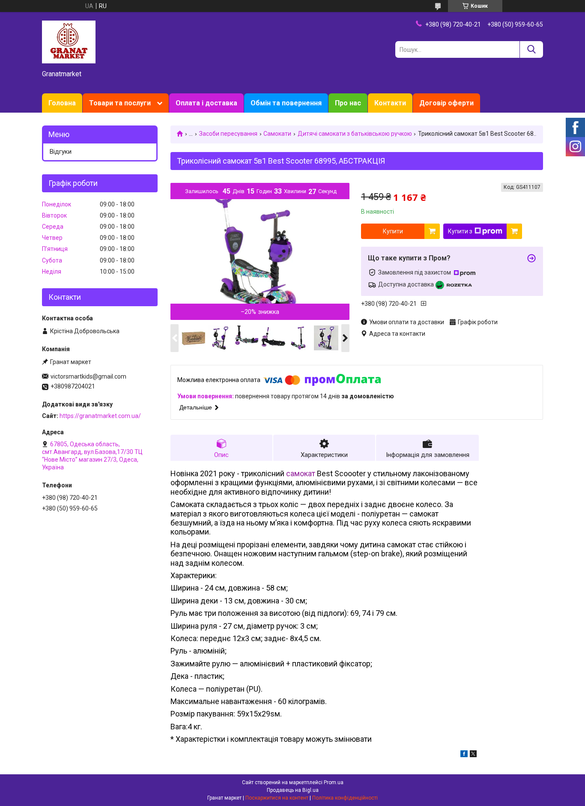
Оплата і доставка (206, 103)
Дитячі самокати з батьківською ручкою (355, 134)
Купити (393, 231)
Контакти (390, 103)
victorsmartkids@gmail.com (88, 376)
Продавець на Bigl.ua (293, 790)
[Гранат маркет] (69, 41)
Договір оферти (446, 103)
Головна (62, 103)
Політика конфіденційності (345, 798)
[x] (473, 755)
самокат (300, 473)
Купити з (460, 231)
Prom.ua (333, 782)
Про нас (348, 103)
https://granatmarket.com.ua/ (100, 415)
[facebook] (464, 755)
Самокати (277, 134)
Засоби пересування (228, 134)
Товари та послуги (120, 103)
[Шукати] (531, 49)
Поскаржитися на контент (276, 798)
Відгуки (61, 151)
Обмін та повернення (286, 103)
